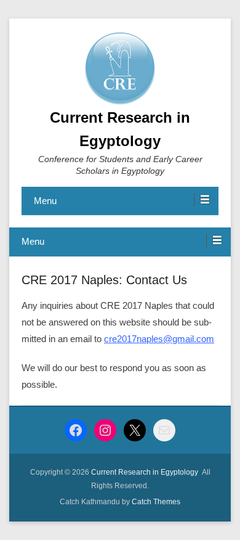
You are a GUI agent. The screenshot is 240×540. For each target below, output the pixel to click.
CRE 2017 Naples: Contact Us (104, 280)
